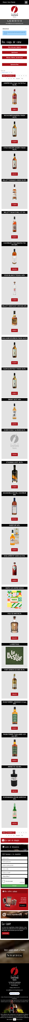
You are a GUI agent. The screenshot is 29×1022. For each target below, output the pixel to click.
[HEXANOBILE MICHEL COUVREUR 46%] (14, 506)
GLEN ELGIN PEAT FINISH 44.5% (14, 369)
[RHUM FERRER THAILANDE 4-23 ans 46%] (14, 747)
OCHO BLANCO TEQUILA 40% (14, 275)
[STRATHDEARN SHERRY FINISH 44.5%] (14, 161)
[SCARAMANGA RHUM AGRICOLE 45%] (14, 810)
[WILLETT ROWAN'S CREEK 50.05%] (14, 192)
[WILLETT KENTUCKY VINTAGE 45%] (14, 317)
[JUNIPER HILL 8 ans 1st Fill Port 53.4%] (14, 96)
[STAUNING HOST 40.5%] (14, 474)
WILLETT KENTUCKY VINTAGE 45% (14, 306)
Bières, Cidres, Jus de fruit (14, 57)
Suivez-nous (15, 993)
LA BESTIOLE (14, 644)
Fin (22, 78)
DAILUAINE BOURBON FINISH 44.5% (14, 338)
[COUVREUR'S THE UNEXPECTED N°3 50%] (14, 256)
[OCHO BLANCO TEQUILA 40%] (14, 287)
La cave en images (12, 840)
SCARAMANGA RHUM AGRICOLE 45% (14, 798)
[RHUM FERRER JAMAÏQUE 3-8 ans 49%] (14, 715)
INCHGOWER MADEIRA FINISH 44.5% (14, 116)
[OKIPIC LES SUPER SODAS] (14, 599)
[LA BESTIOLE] (14, 656)
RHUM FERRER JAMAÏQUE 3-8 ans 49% (14, 703)
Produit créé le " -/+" (6, 72)
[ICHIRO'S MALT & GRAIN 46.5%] (14, 441)
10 (13, 78)
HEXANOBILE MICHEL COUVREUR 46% (14, 494)
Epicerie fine (14, 64)
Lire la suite (5, 933)
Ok (14, 1019)
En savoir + (23, 905)
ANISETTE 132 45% (14, 767)
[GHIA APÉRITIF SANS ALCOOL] (14, 567)
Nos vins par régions (14, 47)
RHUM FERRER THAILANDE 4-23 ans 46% (14, 735)
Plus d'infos (19, 1019)
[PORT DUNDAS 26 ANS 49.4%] (14, 681)
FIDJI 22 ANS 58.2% (14, 614)
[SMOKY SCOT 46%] (14, 411)
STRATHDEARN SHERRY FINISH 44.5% (14, 149)
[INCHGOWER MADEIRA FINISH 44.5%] (14, 129)
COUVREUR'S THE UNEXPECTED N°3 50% (14, 244)
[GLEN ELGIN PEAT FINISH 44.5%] (14, 380)
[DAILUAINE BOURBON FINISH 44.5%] (14, 350)
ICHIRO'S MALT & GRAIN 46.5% (14, 430)
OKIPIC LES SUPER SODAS (14, 588)
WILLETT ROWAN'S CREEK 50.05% (14, 180)
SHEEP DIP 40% (14, 525)
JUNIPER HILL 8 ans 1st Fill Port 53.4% (14, 84)
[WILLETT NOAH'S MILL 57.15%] (14, 224)
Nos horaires (14, 914)
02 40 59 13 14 (15, 21)
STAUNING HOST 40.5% (14, 462)
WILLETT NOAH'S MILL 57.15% (14, 212)
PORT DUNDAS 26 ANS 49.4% (14, 670)
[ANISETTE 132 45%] (14, 778)
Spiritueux (14, 52)
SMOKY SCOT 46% (14, 399)
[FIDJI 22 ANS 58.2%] (14, 625)
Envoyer (14, 885)
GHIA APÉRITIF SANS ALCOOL (14, 556)
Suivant (18, 78)
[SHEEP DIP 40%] (14, 537)
